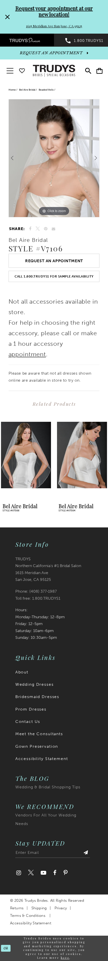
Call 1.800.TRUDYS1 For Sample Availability (54, 276)
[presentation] (26, 455)
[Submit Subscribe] (86, 854)
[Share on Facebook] (30, 229)
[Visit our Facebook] (55, 873)
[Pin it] (46, 229)
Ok (6, 948)
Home (12, 89)
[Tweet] (37, 228)
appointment (27, 354)
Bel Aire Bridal (27, 89)
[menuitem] (27, 40)
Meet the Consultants (39, 733)
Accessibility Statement (41, 758)
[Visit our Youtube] (43, 873)
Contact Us (27, 721)
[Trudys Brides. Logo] (54, 70)
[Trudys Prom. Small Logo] (27, 40)
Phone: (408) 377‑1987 (36, 591)
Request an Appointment (54, 260)
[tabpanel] (54, 158)
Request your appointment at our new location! (54, 11)
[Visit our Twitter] (31, 873)
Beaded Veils (46, 89)
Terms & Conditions (27, 915)
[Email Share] (54, 229)
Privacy (61, 908)
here (65, 957)
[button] (99, 71)
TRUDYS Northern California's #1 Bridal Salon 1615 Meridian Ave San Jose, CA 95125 (48, 569)
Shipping (39, 908)
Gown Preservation (36, 746)
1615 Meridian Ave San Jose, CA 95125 (54, 26)
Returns (17, 908)
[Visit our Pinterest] (65, 873)
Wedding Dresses (34, 684)
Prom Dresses (30, 709)
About (21, 672)
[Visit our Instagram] (19, 873)
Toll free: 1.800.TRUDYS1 (37, 598)
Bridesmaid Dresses (37, 696)
